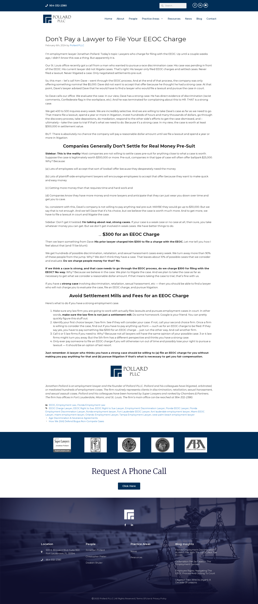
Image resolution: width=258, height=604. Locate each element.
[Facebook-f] (195, 5)
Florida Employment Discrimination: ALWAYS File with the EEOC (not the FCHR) (196, 552)
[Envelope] (205, 5)
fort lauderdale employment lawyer (170, 411)
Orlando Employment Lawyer (101, 414)
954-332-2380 (58, 5)
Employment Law (66, 405)
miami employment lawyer (69, 414)
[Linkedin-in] (200, 5)
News (188, 18)
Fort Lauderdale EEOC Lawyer (133, 411)
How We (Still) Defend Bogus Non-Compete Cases (76, 421)
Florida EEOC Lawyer (177, 408)
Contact (211, 18)
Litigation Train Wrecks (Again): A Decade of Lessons (193, 581)
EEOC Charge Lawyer (60, 408)
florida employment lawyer (101, 411)
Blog (199, 18)
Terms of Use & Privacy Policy (151, 598)
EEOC (52, 405)
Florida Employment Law (91, 405)
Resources (174, 18)
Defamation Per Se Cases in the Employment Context (193, 563)
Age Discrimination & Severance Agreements (73, 418)
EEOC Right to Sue (83, 408)
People (133, 18)
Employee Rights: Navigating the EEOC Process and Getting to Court (195, 572)
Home (108, 18)
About (120, 18)
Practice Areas (150, 18)
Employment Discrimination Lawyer (145, 408)
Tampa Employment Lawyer (135, 414)
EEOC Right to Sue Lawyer (109, 408)
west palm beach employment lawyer (173, 414)
